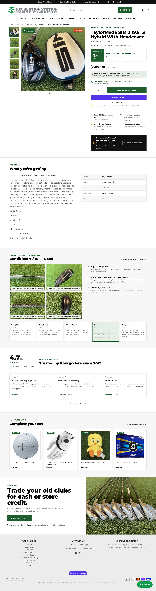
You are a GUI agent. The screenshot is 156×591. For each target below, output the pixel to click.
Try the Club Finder (133, 143)
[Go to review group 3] (78, 403)
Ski (51, 19)
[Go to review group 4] (80, 403)
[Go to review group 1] (75, 403)
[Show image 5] (56, 93)
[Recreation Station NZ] (32, 10)
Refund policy (77, 583)
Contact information (111, 583)
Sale (82, 19)
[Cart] (148, 10)
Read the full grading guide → (134, 259)
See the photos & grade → (116, 57)
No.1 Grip (117, 19)
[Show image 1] (49, 93)
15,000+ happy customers (122, 45)
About (106, 19)
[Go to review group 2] (77, 403)
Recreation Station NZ (49, 583)
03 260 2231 (72, 545)
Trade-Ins (94, 19)
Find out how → (19, 518)
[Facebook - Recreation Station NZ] (76, 553)
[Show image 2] (51, 93)
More (71, 19)
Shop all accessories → (137, 424)
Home (11, 25)
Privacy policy (99, 583)
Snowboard (38, 19)
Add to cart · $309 (126, 90)
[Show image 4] (54, 93)
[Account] (142, 10)
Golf (23, 19)
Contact (130, 19)
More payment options (119, 102)
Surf (61, 19)
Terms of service (88, 583)
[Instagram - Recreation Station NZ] (79, 553)
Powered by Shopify (64, 583)
